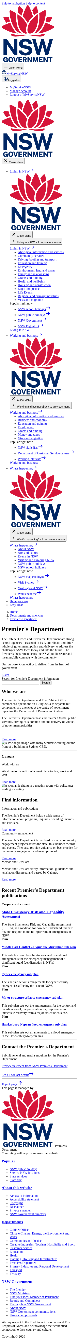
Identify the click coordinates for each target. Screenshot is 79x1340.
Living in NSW (22, 248)
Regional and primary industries (38, 296)
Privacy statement (21, 1210)
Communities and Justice (26, 1240)
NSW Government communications (33, 1311)
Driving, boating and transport (37, 259)
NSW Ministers (20, 1293)
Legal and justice (29, 288)
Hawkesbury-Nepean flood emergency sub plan (34, 1024)
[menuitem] (20, 87)
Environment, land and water (36, 270)
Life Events (25, 292)
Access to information (24, 1195)
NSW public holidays (31, 563)
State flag (16, 1180)
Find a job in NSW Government (30, 1304)
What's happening (23, 545)
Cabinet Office (19, 1229)
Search (46, 682)
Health (14, 1255)
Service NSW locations (25, 1172)
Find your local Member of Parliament (34, 1297)
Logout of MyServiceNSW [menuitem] (27, 94)
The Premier (18, 1289)
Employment (26, 427)
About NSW (26, 549)
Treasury (15, 1273)
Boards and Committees (25, 1300)
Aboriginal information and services (41, 252)
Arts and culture (28, 552)
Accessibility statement (24, 1199)
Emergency (25, 266)
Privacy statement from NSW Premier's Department (34, 1066)
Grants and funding (30, 277)
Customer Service (21, 1248)
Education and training (32, 263)
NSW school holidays (32, 567)
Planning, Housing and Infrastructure (33, 1259)
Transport (16, 1270)
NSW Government (17, 1282)
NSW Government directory (28, 1214)
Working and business (26, 412)
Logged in (13, 80)
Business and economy (32, 420)
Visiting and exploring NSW (36, 560)
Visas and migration (30, 299)
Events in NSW (28, 556)
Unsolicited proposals (23, 1315)
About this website (17, 1188)
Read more (9, 739)
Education (16, 1251)
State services (18, 1176)
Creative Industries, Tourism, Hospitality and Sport (42, 1244)
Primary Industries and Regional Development (39, 1266)
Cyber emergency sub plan (20, 974)
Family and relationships (33, 274)
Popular (8, 1161)
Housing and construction (34, 285)
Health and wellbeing (31, 281)
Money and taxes (29, 434)
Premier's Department (23, 1262)
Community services (31, 255)
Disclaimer (16, 1206)
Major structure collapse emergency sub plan (32, 997)
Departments (12, 1222)
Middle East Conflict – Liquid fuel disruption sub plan (39, 947)
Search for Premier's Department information (30, 678)
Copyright (16, 1203)
